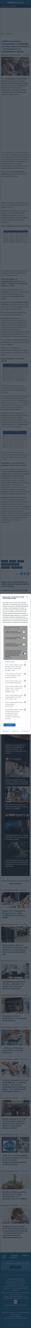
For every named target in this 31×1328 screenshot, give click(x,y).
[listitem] (15, 628)
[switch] (24, 632)
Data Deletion (5, 731)
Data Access (15, 731)
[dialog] (15, 664)
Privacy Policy (25, 731)
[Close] (27, 597)
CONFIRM (9, 724)
